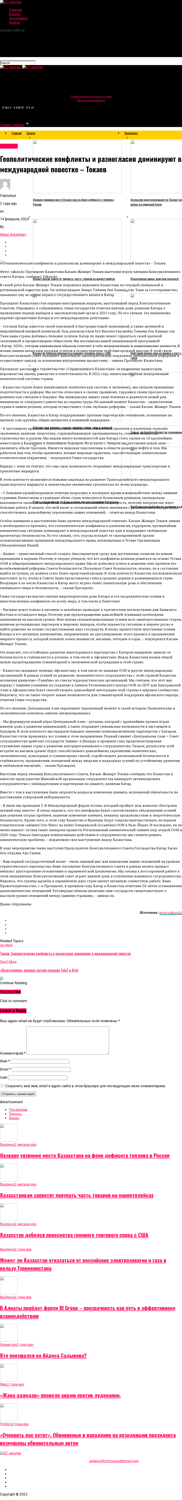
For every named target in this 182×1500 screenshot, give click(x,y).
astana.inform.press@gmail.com (114, 1461)
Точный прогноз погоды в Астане (91, 96)
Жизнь (14, 22)
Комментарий (13, 1053)
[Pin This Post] (95, 929)
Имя (5, 1061)
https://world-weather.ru (91, 100)
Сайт (4, 1077)
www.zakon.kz (170, 912)
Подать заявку (12, 125)
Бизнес (15, 14)
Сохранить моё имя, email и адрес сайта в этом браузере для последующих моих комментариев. (85, 1086)
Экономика (18, 18)
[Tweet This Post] (95, 925)
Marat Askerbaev (13, 234)
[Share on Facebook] (95, 920)
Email (5, 1069)
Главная (15, 10)
